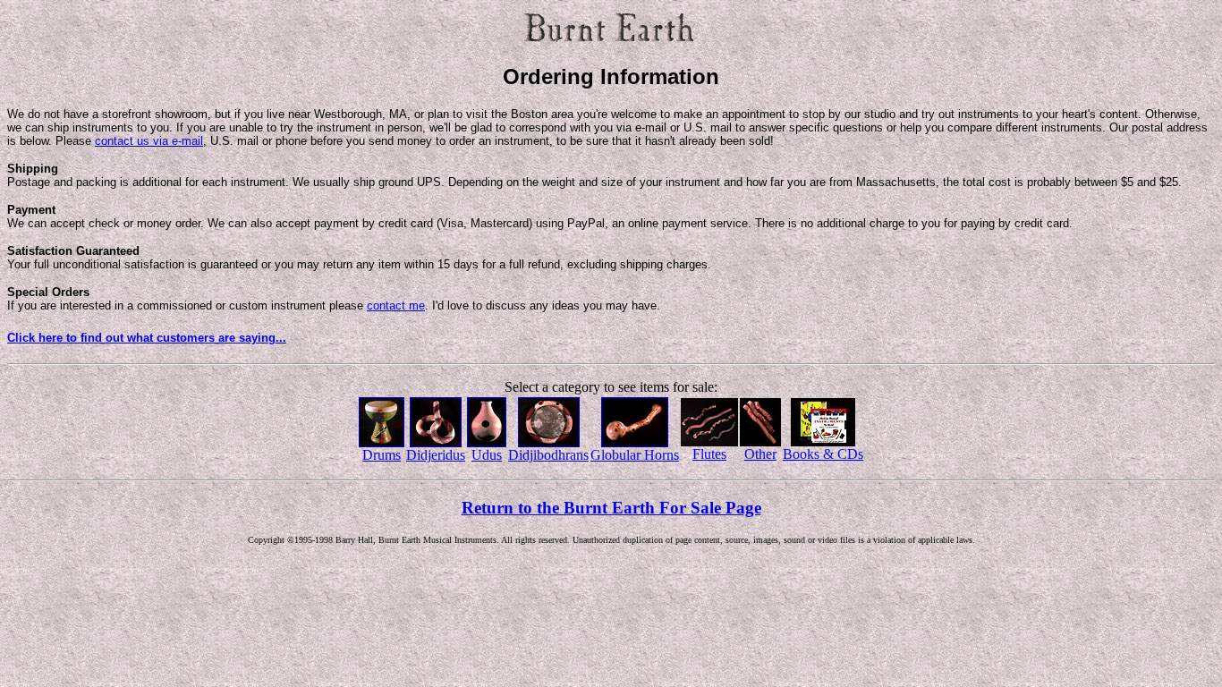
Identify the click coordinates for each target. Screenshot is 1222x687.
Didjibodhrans (548, 454)
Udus (486, 454)
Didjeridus (435, 454)
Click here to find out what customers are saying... (146, 337)
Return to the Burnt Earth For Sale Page (611, 507)
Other (760, 454)
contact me (396, 305)
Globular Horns (634, 454)
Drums (381, 454)
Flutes (709, 454)
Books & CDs (823, 454)
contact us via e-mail (149, 141)
